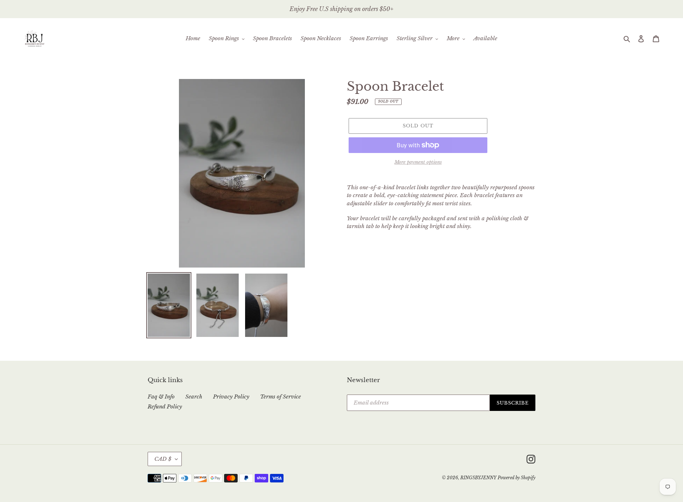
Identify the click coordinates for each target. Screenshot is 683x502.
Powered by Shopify (516, 477)
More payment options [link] (418, 162)
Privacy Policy (231, 396)
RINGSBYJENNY (478, 477)
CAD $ (162, 458)
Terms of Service (280, 396)
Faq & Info (161, 396)
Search (193, 396)
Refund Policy (165, 406)
